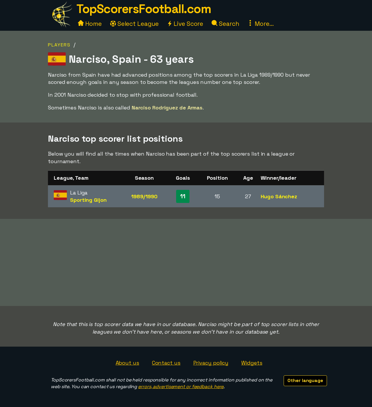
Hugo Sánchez (279, 196)
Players (59, 45)
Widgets (251, 362)
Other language (305, 380)
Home (93, 24)
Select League (137, 24)
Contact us (166, 362)
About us (127, 362)
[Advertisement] (186, 262)
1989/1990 (144, 196)
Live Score (187, 24)
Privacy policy (211, 362)
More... (263, 24)
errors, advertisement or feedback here (180, 386)
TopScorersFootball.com (143, 9)
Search (228, 24)
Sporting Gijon (88, 200)
